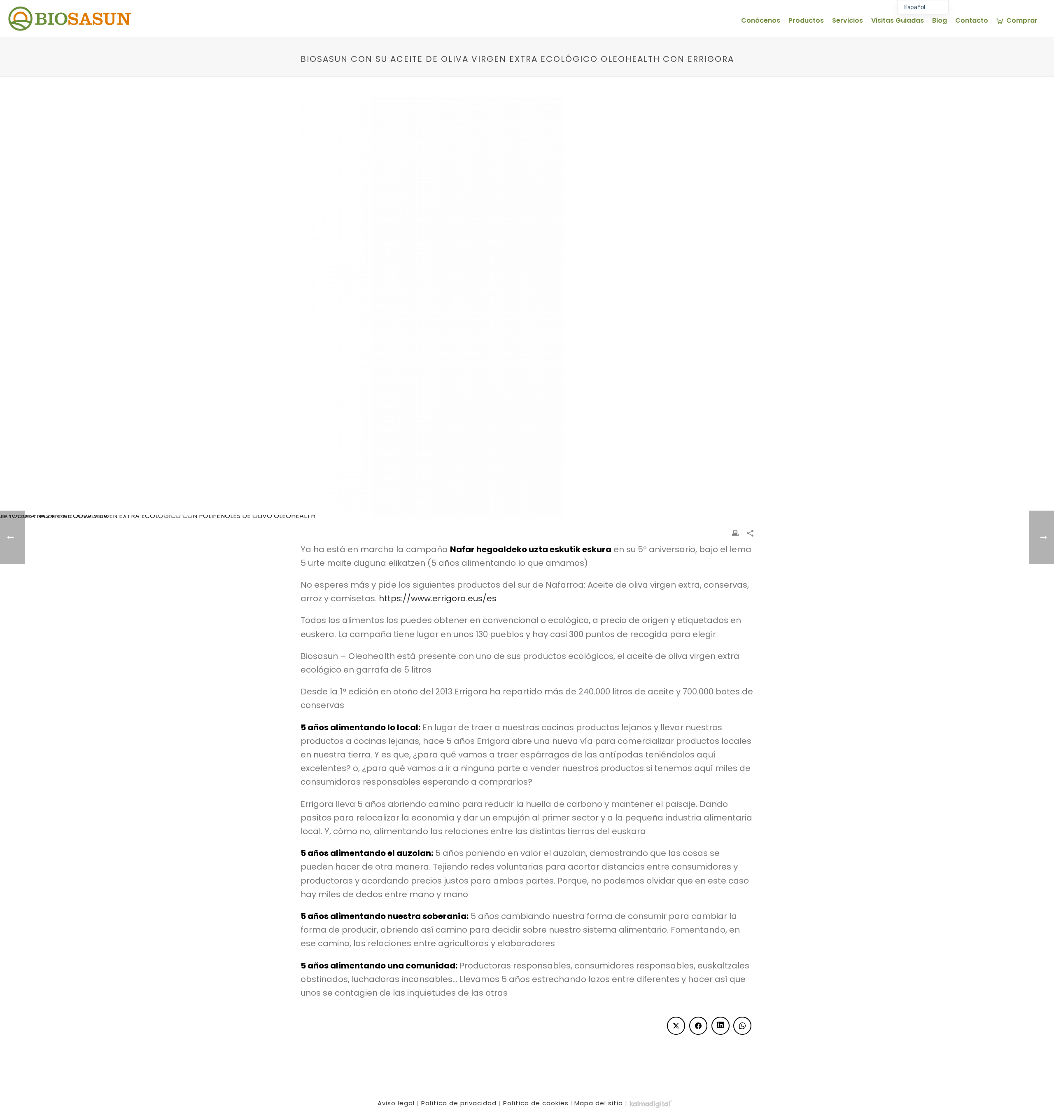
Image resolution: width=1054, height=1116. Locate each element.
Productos (806, 20)
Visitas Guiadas (897, 20)
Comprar (1022, 20)
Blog (939, 20)
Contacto (971, 20)
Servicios (847, 20)
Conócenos (760, 20)
